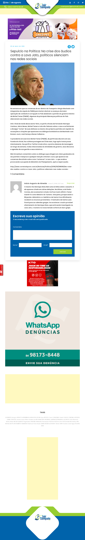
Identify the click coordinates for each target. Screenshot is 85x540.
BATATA (46, 417)
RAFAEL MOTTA (9, 423)
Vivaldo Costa (67, 423)
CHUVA (66, 417)
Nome (15, 245)
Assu (42, 417)
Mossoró (75, 419)
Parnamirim (45, 421)
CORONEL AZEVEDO (74, 417)
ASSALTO (19, 417)
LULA (71, 419)
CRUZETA (13, 419)
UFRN (61, 423)
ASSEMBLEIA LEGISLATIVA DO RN (31, 417)
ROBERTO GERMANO (21, 423)
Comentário (17, 227)
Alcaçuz (13, 417)
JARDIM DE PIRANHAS (57, 419)
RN (15, 423)
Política (74, 421)
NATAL (8, 421)
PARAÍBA (33, 421)
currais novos (21, 419)
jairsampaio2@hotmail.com (71, 6)
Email (46, 245)
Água (73, 423)
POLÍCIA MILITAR (67, 421)
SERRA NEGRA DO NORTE (48, 423)
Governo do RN (33, 419)
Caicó (50, 417)
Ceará (61, 417)
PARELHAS (39, 421)
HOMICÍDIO (41, 419)
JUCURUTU (66, 419)
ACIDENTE (8, 417)
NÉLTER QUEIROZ (18, 421)
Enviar (63, 252)
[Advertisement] (42, 388)
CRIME (8, 419)
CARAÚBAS (56, 417)
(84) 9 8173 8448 (15, 7)
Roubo (39, 423)
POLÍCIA (51, 421)
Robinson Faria (32, 423)
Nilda (11, 421)
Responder (71, 183)
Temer (57, 423)
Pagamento (26, 421)
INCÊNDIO (47, 419)
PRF (78, 421)
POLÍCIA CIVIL (58, 421)
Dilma (26, 419)
